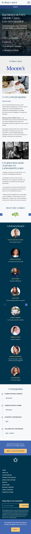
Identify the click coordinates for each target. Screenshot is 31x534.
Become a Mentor (8, 487)
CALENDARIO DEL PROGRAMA (12, 46)
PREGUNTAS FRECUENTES (11, 50)
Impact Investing (7, 489)
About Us (5, 472)
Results (4, 482)
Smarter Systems (7, 492)
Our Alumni (6, 485)
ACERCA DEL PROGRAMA (11, 38)
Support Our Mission (9, 477)
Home (4, 470)
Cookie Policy (23, 524)
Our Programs (7, 475)
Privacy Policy (13, 517)
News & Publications (8, 480)
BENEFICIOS (7, 42)
